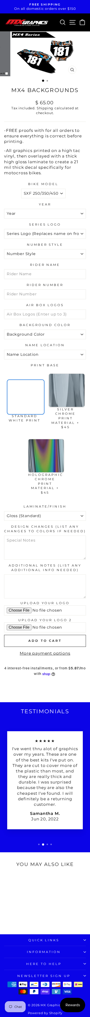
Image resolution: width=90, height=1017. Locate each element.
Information (44, 952)
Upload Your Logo (45, 603)
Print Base (45, 365)
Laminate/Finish (45, 506)
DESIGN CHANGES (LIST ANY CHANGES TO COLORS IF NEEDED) (45, 529)
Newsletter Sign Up (43, 976)
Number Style (45, 244)
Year (45, 204)
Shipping (45, 108)
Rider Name (45, 265)
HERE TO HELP (43, 964)
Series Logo (45, 224)
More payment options (45, 653)
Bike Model (43, 184)
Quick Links (44, 940)
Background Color (45, 325)
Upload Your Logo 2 (45, 620)
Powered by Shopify (45, 1013)
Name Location (45, 345)
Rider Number (45, 285)
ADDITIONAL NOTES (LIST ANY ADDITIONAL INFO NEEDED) (45, 567)
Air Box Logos (45, 305)
